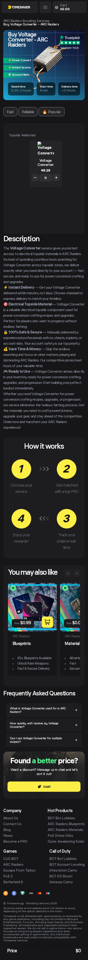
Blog (7, 830)
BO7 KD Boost (61, 877)
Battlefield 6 (13, 882)
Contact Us (12, 824)
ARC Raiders (13, 865)
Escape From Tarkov (19, 871)
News (8, 836)
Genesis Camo (61, 882)
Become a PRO (15, 842)
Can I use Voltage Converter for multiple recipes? (36, 739)
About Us (10, 818)
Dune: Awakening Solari (66, 842)
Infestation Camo (63, 871)
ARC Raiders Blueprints (66, 824)
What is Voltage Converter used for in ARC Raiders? (38, 710)
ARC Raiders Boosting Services (26, 20)
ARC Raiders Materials (65, 830)
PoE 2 (8, 877)
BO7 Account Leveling (67, 865)
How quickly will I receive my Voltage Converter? (34, 725)
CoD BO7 (10, 859)
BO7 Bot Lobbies (61, 818)
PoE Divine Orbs (60, 836)
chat (47, 786)
